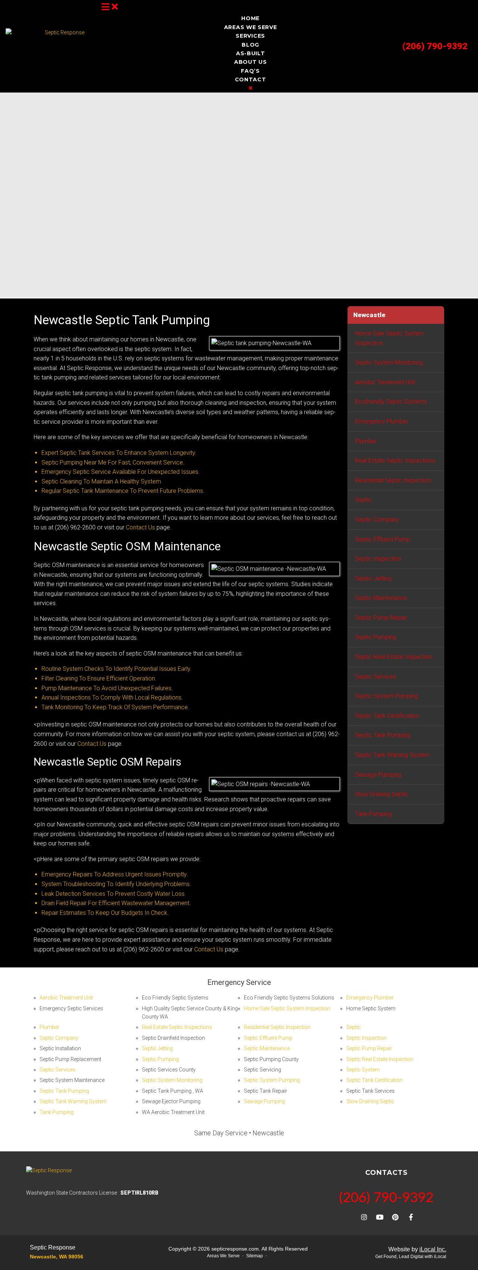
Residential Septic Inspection (393, 480)
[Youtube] (379, 1217)
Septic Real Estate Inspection (393, 656)
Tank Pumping (373, 813)
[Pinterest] (395, 1217)
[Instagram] (364, 1217)
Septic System (363, 1070)
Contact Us (140, 527)
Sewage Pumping (378, 774)
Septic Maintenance (381, 597)
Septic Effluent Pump (382, 539)
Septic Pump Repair (381, 617)
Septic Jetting (373, 578)
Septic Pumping (375, 637)
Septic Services (375, 676)
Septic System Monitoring (389, 362)
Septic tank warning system (392, 754)
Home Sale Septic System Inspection (389, 338)
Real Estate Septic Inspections (395, 460)
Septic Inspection (378, 558)
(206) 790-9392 (435, 46)
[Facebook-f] (411, 1217)
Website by (417, 1249)
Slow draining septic (382, 794)
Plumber (366, 441)
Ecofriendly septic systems (391, 401)
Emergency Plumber (381, 421)
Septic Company (377, 519)
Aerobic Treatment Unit (385, 382)
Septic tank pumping (382, 735)
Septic (363, 499)
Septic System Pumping (386, 696)
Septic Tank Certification (387, 715)
